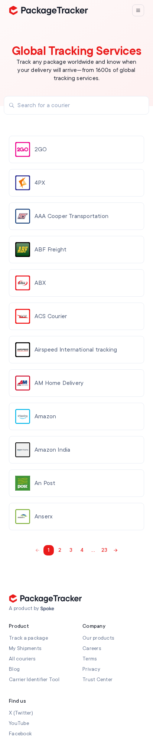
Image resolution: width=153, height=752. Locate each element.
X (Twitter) (21, 713)
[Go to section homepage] (47, 609)
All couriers (22, 659)
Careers (91, 648)
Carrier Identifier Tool (34, 679)
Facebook (20, 733)
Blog (14, 669)
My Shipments (25, 648)
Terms (89, 659)
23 (104, 550)
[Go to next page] (115, 550)
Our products (98, 638)
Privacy (91, 669)
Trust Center (97, 679)
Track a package (28, 638)
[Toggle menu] (138, 10)
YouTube (19, 723)
